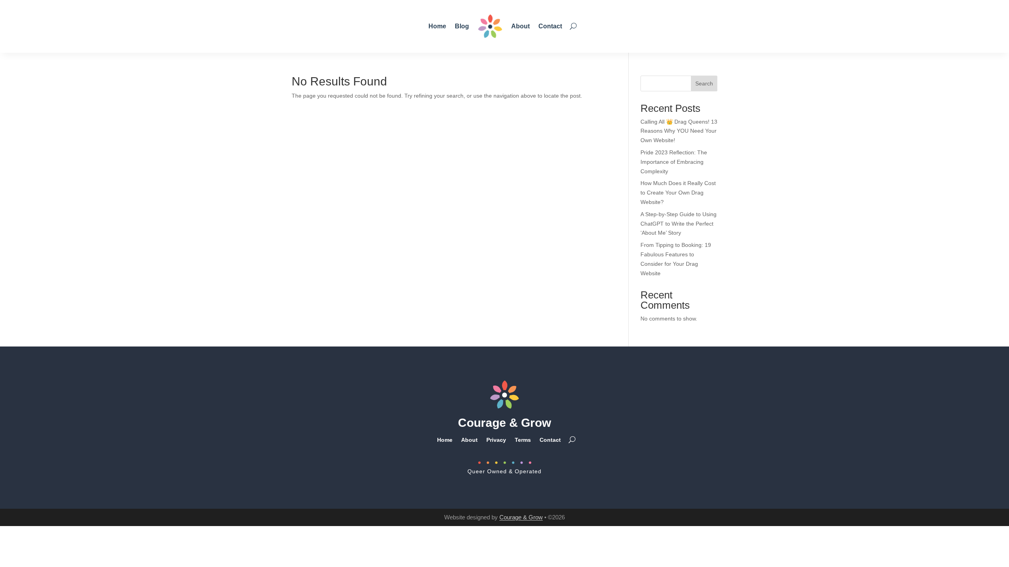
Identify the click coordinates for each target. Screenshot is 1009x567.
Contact (550, 26)
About (520, 26)
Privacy (496, 440)
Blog (462, 26)
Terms (523, 440)
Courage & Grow (521, 517)
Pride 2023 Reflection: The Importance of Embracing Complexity (673, 161)
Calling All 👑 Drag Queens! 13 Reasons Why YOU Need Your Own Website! (678, 131)
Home (437, 26)
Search (704, 83)
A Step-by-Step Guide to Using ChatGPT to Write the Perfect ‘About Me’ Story (678, 223)
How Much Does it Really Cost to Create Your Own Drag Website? (678, 192)
